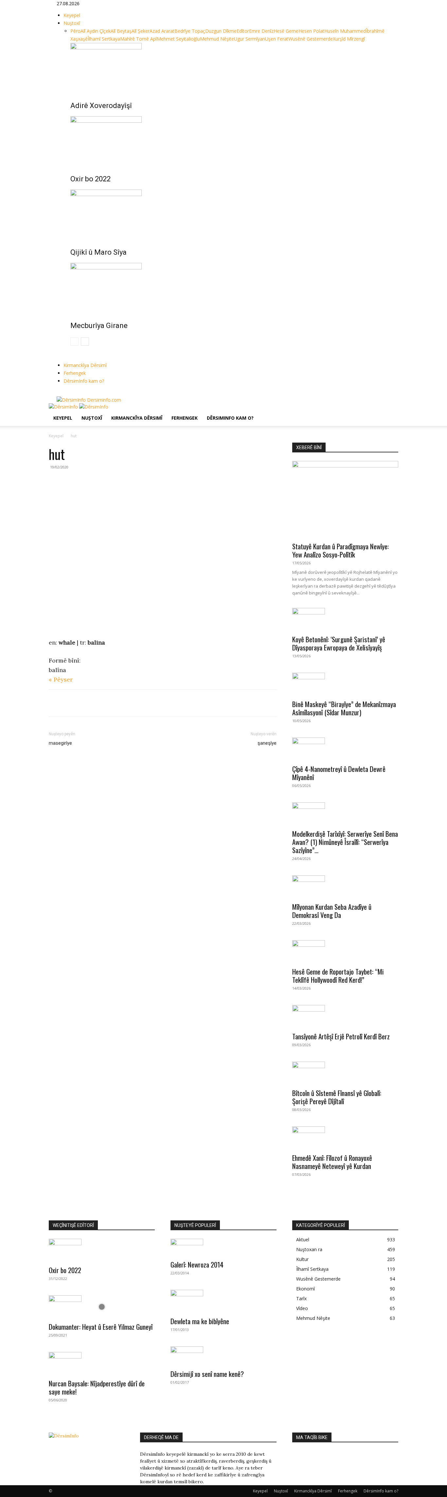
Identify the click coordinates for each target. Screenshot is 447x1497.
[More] (116, 703)
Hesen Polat (311, 31)
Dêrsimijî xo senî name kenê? (207, 1374)
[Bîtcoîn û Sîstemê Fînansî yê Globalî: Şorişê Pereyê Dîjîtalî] (345, 1073)
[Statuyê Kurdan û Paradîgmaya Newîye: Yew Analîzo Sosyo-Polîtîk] (345, 499)
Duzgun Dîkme (221, 31)
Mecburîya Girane (99, 325)
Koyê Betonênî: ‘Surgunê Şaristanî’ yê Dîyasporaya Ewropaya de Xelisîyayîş (338, 643)
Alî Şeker (141, 31)
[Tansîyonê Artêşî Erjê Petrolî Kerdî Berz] (345, 1016)
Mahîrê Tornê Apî (138, 39)
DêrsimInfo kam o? (83, 381)
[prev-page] (74, 342)
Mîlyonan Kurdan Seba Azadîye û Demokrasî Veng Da (331, 911)
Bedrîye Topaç (189, 31)
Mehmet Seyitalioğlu (178, 39)
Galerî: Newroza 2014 (197, 1264)
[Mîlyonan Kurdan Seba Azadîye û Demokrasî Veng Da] (345, 886)
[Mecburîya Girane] (230, 287)
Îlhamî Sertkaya (104, 39)
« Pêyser (61, 679)
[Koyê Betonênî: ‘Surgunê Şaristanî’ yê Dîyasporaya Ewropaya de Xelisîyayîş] (345, 619)
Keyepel (71, 15)
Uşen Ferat (276, 39)
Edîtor (243, 31)
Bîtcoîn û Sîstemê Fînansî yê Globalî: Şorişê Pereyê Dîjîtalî (336, 1097)
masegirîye (60, 743)
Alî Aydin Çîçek (95, 31)
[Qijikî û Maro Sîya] (230, 214)
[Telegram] (100, 703)
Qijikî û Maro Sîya (98, 252)
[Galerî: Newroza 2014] (223, 1247)
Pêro (75, 31)
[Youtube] (73, 393)
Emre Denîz (261, 31)
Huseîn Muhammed (345, 31)
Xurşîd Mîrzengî (349, 39)
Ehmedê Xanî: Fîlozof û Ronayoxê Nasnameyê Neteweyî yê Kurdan (332, 1162)
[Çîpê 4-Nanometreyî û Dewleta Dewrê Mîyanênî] (345, 749)
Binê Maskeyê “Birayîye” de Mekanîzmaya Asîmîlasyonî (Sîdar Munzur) (344, 708)
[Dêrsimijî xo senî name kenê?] (223, 1355)
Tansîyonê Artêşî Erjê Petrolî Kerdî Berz (341, 1036)
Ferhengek (74, 373)
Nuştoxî (71, 23)
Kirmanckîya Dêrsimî (85, 365)
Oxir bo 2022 (90, 179)
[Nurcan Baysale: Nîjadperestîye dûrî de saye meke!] (102, 1363)
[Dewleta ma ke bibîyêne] (223, 1301)
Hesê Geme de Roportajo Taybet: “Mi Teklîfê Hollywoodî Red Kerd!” (338, 975)
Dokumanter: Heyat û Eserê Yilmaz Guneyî (100, 1327)
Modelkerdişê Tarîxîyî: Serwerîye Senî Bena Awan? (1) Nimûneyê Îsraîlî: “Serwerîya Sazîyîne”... (345, 842)
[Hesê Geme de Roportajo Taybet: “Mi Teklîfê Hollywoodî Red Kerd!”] (345, 951)
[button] (390, 412)
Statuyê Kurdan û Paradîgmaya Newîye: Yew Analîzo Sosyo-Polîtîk (340, 550)
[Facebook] (59, 393)
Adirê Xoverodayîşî (101, 105)
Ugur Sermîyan (249, 39)
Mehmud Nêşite (217, 39)
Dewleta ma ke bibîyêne (199, 1321)
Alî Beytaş (121, 31)
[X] (68, 393)
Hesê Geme (286, 31)
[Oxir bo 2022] (230, 140)
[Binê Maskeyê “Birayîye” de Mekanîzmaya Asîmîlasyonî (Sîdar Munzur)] (345, 684)
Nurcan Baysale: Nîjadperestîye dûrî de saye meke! (97, 1387)
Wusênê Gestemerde (310, 39)
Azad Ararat (162, 31)
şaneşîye (267, 743)
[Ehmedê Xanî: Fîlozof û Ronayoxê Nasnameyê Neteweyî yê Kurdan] (345, 1137)
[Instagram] (64, 393)
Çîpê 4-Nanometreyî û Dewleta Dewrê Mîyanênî (338, 773)
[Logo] (64, 407)
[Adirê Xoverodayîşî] (230, 67)
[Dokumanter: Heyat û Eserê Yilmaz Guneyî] (102, 1306)
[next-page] (85, 342)
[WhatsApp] (85, 703)
